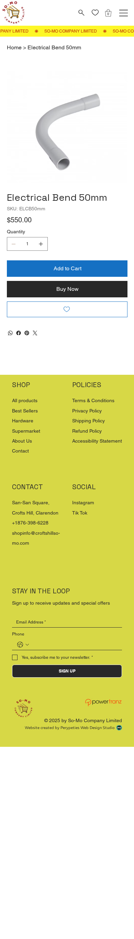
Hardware (22, 420)
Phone (18, 634)
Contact (20, 451)
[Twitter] (35, 333)
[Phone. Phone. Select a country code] (23, 645)
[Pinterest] (26, 333)
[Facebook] (18, 333)
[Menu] (123, 13)
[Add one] (41, 244)
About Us (22, 441)
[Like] (95, 13)
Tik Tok (79, 513)
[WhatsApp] (10, 333)
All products (24, 400)
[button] (108, 12)
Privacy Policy (87, 410)
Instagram (83, 502)
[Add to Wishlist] (67, 309)
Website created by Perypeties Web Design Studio (70, 727)
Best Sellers (25, 410)
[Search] (81, 12)
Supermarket (26, 431)
